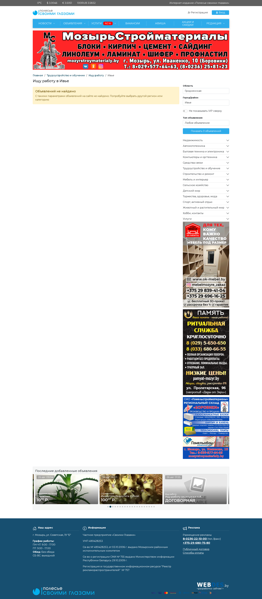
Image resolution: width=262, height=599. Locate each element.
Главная (38, 75)
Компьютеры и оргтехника (200, 157)
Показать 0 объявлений (206, 131)
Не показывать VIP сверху (205, 110)
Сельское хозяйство (195, 185)
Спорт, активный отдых (197, 202)
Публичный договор (196, 549)
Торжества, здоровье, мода (200, 196)
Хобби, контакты (193, 213)
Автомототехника (194, 145)
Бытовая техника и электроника (203, 151)
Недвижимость (193, 140)
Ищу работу (96, 75)
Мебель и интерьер (195, 179)
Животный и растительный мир (203, 207)
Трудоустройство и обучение (66, 75)
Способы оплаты (193, 552)
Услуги (187, 218)
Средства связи (193, 162)
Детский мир (191, 190)
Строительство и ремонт (198, 174)
